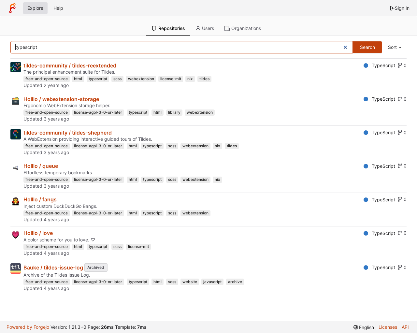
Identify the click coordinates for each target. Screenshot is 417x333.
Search (367, 47)
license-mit (170, 78)
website (189, 281)
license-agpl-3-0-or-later (98, 112)
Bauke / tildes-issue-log (53, 267)
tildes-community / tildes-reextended (69, 65)
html (78, 78)
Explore (35, 8)
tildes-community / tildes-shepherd (67, 132)
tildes (204, 78)
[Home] (12, 8)
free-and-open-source (46, 78)
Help (58, 8)
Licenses (388, 327)
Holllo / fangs (40, 199)
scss (117, 78)
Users (208, 28)
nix (190, 78)
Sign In (402, 8)
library (174, 112)
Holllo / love (38, 233)
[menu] (395, 47)
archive (235, 281)
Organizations (246, 28)
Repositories (171, 28)
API (405, 327)
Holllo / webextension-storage (61, 99)
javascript (212, 281)
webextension (141, 78)
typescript (98, 78)
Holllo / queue (40, 166)
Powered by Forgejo (28, 327)
